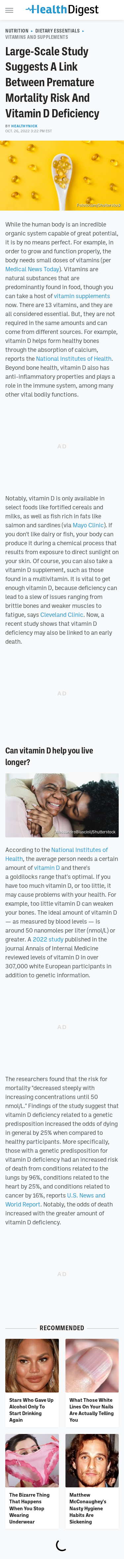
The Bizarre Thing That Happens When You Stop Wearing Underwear (29, 1508)
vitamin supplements (82, 295)
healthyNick (24, 126)
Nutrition (16, 30)
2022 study (48, 939)
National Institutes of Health (73, 358)
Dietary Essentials (57, 30)
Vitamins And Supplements (36, 37)
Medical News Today (32, 269)
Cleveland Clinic (61, 614)
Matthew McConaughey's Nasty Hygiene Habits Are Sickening (87, 1508)
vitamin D (47, 867)
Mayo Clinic (88, 525)
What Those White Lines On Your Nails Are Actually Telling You (91, 1410)
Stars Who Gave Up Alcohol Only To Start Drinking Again (31, 1410)
